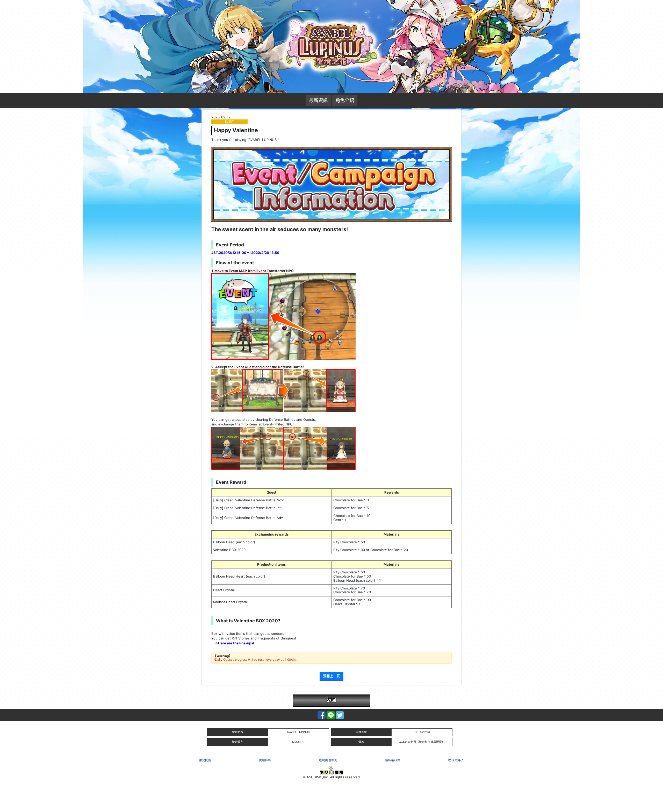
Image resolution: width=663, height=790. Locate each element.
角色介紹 (344, 100)
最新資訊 (318, 100)
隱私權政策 (392, 760)
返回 (331, 700)
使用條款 (265, 760)
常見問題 (205, 760)
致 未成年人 (456, 760)
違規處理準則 (328, 760)
